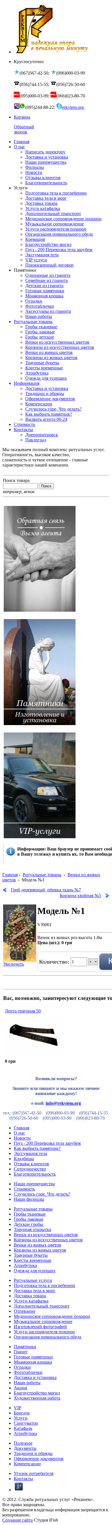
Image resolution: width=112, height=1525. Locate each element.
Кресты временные (32, 1260)
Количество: (55, 961)
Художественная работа (37, 1398)
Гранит (21, 1351)
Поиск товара (16, 480)
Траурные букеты (31, 1255)
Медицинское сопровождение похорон (52, 1316)
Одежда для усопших (34, 1270)
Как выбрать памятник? (37, 1148)
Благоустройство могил (37, 1392)
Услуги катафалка (31, 1300)
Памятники (25, 1346)
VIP (17, 1407)
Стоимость (24, 1188)
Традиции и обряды (33, 1453)
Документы (25, 1448)
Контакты (23, 1478)
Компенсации (27, 1463)
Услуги (21, 1418)
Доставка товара (30, 1295)
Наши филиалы (29, 1199)
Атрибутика (25, 1265)
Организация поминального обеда (47, 1336)
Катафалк (23, 1428)
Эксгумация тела (30, 1153)
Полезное (23, 1443)
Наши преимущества (34, 1183)
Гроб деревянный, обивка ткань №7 (46, 889)
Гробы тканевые (30, 1214)
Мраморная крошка (33, 1362)
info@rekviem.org (63, 1103)
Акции (20, 1387)
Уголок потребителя (33, 1473)
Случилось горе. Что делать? (42, 1194)
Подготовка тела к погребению (44, 1285)
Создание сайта (17, 1520)
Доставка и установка (35, 1377)
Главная (10, 874)
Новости (22, 1138)
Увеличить (13, 964)
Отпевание (24, 1311)
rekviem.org (73, 107)
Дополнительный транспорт (41, 1306)
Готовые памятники (33, 1356)
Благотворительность (35, 1174)
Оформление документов (38, 1458)
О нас (19, 1132)
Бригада (22, 1412)
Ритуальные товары (42, 874)
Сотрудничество (30, 1168)
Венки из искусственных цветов (46, 1234)
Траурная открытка (32, 1229)
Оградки (22, 1367)
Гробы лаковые (28, 1219)
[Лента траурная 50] (33, 1056)
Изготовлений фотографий (40, 1326)
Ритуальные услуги (33, 1280)
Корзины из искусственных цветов (48, 1239)
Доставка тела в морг (34, 1290)
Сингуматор (26, 1423)
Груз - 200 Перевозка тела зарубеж (47, 1143)
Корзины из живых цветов (40, 1250)
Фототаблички (28, 1372)
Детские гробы (28, 1224)
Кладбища (24, 1158)
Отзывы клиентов (31, 1163)
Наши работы (27, 1382)
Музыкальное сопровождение (43, 1321)
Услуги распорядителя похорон (44, 1331)
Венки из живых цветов (37, 1244)
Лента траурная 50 (23, 1010)
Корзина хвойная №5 (80, 895)
